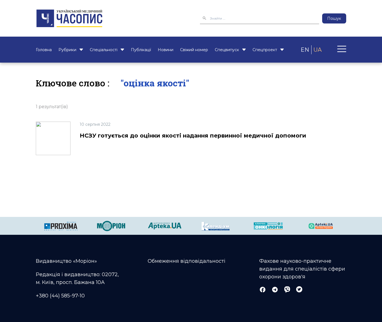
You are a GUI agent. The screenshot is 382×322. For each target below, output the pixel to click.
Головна (44, 49)
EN (305, 49)
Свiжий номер (194, 49)
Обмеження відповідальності (186, 261)
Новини (165, 49)
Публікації (141, 49)
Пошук (334, 18)
